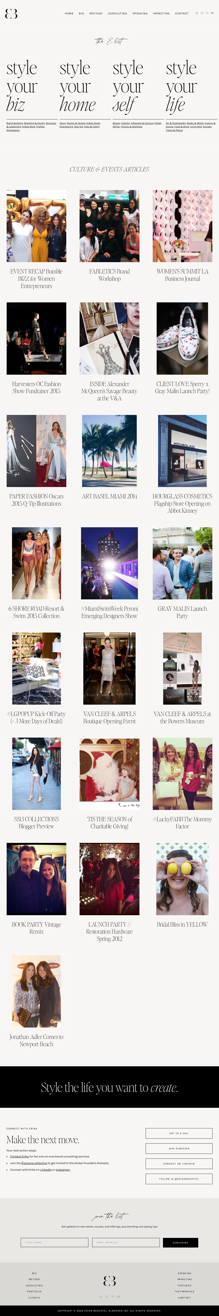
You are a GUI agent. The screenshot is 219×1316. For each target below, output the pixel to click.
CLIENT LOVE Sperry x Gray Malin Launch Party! (182, 387)
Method (34, 1279)
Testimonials (184, 1291)
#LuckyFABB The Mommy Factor (182, 822)
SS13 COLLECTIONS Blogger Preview (36, 822)
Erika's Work (28, 126)
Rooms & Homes (76, 123)
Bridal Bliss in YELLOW (182, 924)
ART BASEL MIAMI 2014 (109, 496)
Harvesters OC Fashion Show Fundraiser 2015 (36, 387)
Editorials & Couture (142, 123)
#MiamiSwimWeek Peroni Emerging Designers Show (109, 612)
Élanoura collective (34, 1163)
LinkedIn (46, 1170)
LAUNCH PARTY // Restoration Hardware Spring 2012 (109, 931)
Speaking (184, 1273)
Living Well (196, 126)
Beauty (116, 123)
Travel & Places (174, 130)
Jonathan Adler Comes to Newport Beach (36, 1040)
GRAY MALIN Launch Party (182, 612)
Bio (34, 1273)
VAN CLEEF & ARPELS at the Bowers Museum (182, 717)
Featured (184, 1285)
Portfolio (34, 1291)
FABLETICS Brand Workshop (109, 274)
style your (22, 86)
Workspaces (13, 130)
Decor (63, 123)
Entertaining (66, 126)
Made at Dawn (109, 1274)
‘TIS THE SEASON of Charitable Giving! (109, 822)
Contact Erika (19, 1156)
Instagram (63, 1170)
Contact (184, 1297)
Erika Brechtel (11, 14)
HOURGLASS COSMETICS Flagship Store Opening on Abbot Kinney (182, 503)
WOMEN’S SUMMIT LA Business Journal (183, 274)
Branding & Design (34, 123)
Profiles (40, 126)
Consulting (34, 1285)
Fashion (125, 123)
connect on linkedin (179, 1163)
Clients (34, 1297)
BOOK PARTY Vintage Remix (36, 927)
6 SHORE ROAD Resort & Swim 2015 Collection (36, 612)
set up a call (179, 1133)
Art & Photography (176, 123)
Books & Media (195, 123)
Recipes (207, 126)
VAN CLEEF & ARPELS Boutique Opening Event (109, 717)
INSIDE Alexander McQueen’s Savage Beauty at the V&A (109, 391)
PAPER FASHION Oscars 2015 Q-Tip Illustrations (36, 499)
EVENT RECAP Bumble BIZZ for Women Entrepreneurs (36, 278)
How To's (78, 126)
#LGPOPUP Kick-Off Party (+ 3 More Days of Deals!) (36, 717)
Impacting (184, 1279)
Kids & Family (92, 126)
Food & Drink (182, 126)
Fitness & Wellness (131, 126)
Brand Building (14, 123)
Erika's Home (93, 123)
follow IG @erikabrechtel (179, 1179)
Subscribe (180, 1242)
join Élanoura (179, 1148)
